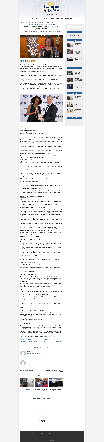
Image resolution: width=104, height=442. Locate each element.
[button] (22, 108)
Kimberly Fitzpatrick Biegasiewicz (33, 341)
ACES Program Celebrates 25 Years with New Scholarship (77, 52)
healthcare (45, 339)
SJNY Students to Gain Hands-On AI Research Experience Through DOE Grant (78, 60)
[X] (50, 14)
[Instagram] (52, 14)
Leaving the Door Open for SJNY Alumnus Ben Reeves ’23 (78, 73)
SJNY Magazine (59, 18)
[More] (34, 61)
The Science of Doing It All (27, 388)
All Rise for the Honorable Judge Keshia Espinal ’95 (78, 79)
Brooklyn (46, 18)
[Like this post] (42, 347)
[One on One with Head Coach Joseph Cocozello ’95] (70, 86)
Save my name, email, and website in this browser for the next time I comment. (36, 413)
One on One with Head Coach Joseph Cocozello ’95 (78, 86)
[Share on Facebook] (44, 347)
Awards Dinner (23, 339)
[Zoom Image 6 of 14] (41, 108)
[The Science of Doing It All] (27, 382)
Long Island (38, 18)
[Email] (32, 61)
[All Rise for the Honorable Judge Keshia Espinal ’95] (70, 80)
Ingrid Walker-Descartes (53, 339)
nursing (49, 341)
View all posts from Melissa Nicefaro (34, 362)
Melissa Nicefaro (40, 32)
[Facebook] (47, 14)
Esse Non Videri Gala (37, 339)
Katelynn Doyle (23, 341)
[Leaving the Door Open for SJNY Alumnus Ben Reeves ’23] (70, 73)
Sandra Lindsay (31, 343)
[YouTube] (56, 14)
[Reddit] (27, 61)
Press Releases (68, 18)
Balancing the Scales (77, 104)
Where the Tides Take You (77, 110)
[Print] (30, 61)
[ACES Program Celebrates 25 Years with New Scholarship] (41, 382)
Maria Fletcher (43, 341)
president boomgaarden (57, 341)
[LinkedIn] (54, 14)
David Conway (30, 339)
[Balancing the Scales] (70, 104)
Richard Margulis (24, 343)
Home (33, 18)
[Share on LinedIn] (47, 347)
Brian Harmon (34, 32)
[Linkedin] (25, 61)
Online (52, 18)
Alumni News (27, 22)
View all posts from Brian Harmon (33, 353)
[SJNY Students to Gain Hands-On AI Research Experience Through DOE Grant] (56, 382)
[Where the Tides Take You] (70, 111)
